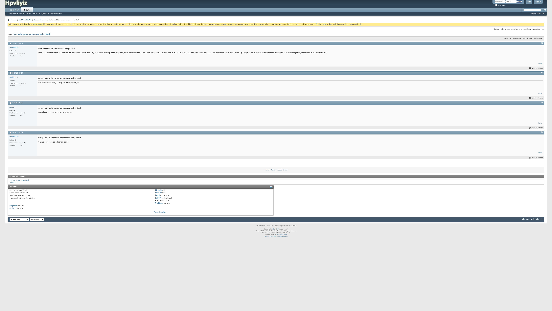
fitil (10, 180)
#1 (542, 43)
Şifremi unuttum (320, 24)
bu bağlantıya (37, 24)
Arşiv (532, 219)
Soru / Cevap (39, 20)
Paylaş (540, 64)
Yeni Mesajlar (13, 14)
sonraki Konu (282, 170)
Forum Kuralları (160, 212)
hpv (14, 180)
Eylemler (44, 14)
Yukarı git (539, 219)
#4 (542, 132)
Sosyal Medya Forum (281, 234)
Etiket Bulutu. (14, 182)
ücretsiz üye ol (229, 24)
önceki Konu (270, 170)
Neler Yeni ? (14, 10)
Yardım (21, 14)
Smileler (158, 193)
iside (18, 180)
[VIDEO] (158, 198)
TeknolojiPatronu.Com (270, 236)
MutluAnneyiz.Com (282, 236)
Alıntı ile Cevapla (537, 68)
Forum (27, 10)
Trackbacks (159, 203)
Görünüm (537, 38)
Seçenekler (516, 38)
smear (23, 180)
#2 (542, 73)
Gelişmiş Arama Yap (537, 13)
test (27, 180)
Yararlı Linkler (55, 14)
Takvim (28, 14)
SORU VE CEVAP (25, 20)
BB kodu (158, 190)
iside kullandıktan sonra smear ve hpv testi (32, 34)
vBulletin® (275, 229)
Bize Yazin (525, 219)
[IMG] (157, 195)
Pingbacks (13, 206)
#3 (542, 103)
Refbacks (12, 208)
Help (529, 2)
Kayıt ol (538, 2)
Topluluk (35, 14)
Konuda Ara (527, 38)
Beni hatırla (501, 5)
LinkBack (506, 38)
